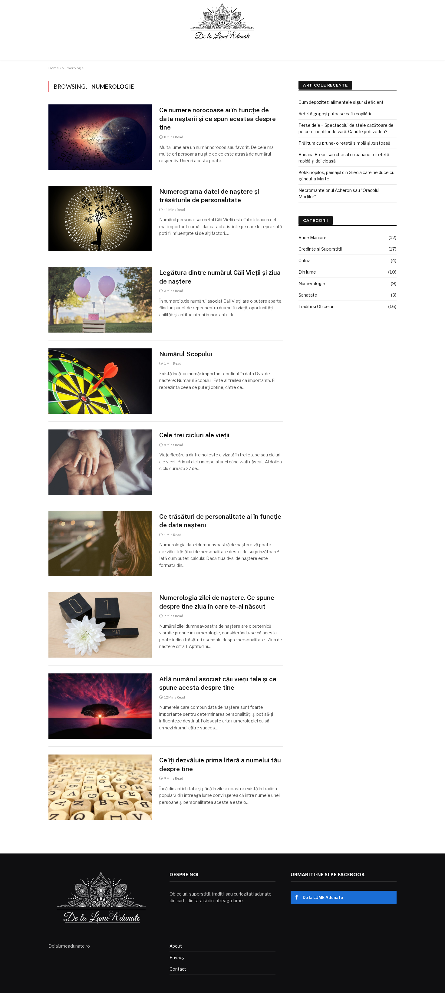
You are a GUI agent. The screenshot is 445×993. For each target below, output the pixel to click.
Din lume (307, 272)
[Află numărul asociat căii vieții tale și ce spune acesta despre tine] (100, 706)
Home (53, 68)
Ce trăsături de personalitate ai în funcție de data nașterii (220, 521)
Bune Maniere (312, 237)
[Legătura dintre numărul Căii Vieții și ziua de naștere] (100, 300)
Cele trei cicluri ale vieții (194, 435)
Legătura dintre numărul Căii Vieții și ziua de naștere (220, 277)
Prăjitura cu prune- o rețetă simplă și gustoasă (344, 143)
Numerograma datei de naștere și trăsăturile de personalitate (209, 196)
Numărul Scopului (185, 354)
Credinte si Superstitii (320, 249)
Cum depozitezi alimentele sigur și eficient (341, 102)
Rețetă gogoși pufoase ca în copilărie (335, 113)
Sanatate (307, 295)
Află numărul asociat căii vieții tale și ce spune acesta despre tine (217, 683)
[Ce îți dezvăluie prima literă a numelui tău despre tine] (100, 787)
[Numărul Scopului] (100, 381)
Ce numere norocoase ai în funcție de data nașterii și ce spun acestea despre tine (217, 118)
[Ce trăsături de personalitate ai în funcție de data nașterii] (100, 544)
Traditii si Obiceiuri (316, 306)
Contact (178, 969)
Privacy (177, 957)
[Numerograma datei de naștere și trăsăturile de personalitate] (100, 219)
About (176, 946)
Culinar (305, 260)
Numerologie (311, 283)
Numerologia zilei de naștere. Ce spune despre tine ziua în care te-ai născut (216, 602)
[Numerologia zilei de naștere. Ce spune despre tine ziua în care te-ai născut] (100, 625)
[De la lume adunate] (222, 22)
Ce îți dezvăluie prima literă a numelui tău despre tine (220, 764)
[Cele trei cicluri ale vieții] (100, 462)
